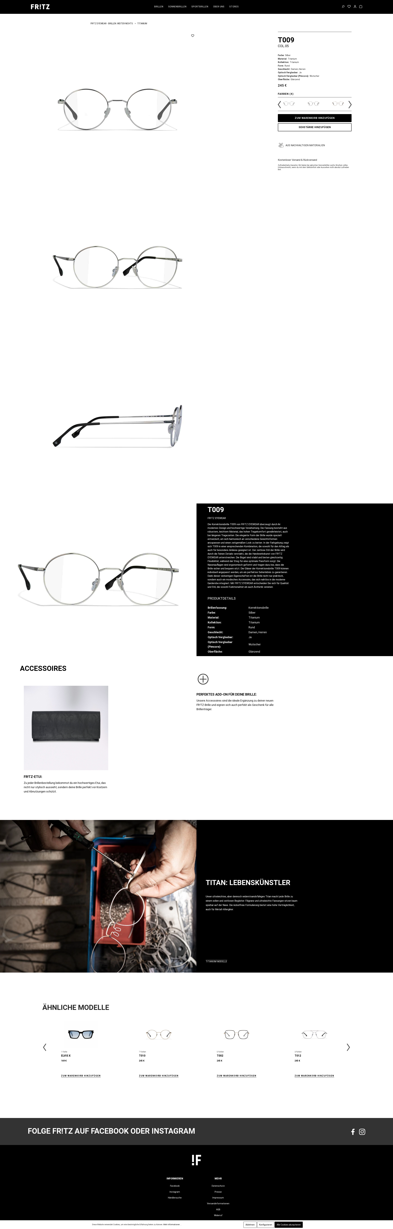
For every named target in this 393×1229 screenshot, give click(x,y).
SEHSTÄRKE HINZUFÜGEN (315, 127)
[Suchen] (343, 7)
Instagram (175, 1192)
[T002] (236, 1034)
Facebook (175, 1186)
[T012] (314, 1034)
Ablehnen (250, 1224)
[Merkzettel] (349, 7)
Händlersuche (175, 1197)
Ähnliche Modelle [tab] (75, 1007)
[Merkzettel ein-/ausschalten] (192, 35)
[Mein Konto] (355, 7)
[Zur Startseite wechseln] (40, 7)
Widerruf (218, 1215)
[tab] (222, 598)
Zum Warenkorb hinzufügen (315, 118)
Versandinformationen (218, 1203)
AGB (218, 1209)
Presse (218, 1192)
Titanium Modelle (216, 961)
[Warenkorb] (361, 7)
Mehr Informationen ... (172, 1224)
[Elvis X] (81, 1034)
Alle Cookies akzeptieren (289, 1224)
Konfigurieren (265, 1224)
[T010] (158, 1034)
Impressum (218, 1197)
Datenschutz (218, 1186)
